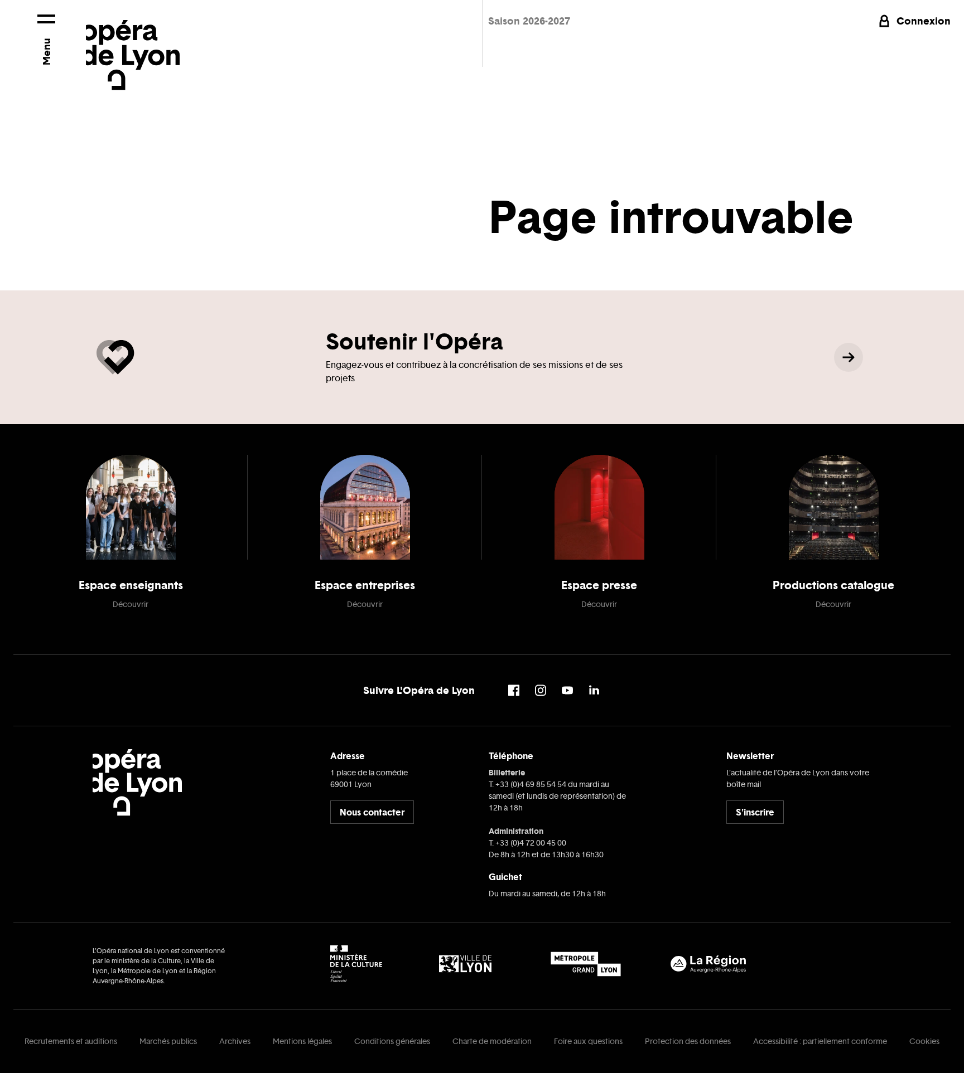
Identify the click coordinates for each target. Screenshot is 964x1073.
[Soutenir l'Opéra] (848, 357)
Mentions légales (302, 1041)
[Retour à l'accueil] (133, 45)
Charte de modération (492, 1041)
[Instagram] (540, 690)
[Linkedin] (594, 690)
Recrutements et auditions (71, 1041)
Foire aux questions (588, 1041)
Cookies (924, 1041)
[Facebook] (513, 690)
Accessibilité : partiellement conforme (820, 1041)
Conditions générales (392, 1041)
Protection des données (688, 1041)
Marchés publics (168, 1041)
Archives (234, 1041)
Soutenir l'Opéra (414, 341)
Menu (47, 51)
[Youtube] (567, 690)
